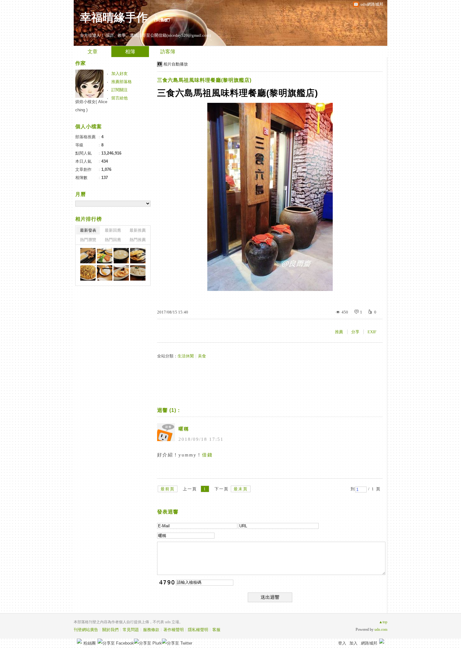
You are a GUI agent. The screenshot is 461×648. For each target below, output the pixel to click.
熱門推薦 (138, 239)
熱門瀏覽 (88, 239)
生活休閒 (186, 356)
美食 (202, 356)
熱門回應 (113, 239)
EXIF (372, 331)
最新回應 (113, 230)
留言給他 (119, 98)
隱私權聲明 (198, 629)
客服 (216, 629)
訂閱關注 (119, 89)
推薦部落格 (121, 81)
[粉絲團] (79, 641)
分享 (355, 331)
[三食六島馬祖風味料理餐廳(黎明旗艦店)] (88, 255)
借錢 (207, 454)
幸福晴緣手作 (114, 17)
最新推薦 (138, 230)
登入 (342, 643)
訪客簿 (167, 51)
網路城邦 (369, 643)
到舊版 (162, 20)
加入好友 (119, 73)
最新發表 (88, 230)
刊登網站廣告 (86, 629)
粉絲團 (89, 643)
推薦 (339, 331)
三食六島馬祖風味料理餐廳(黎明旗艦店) (204, 80)
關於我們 (110, 629)
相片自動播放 (175, 64)
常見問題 (131, 629)
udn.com (380, 629)
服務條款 (151, 629)
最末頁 (241, 489)
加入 (353, 643)
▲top (383, 622)
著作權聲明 (173, 629)
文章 (92, 51)
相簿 (130, 51)
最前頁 (168, 489)
